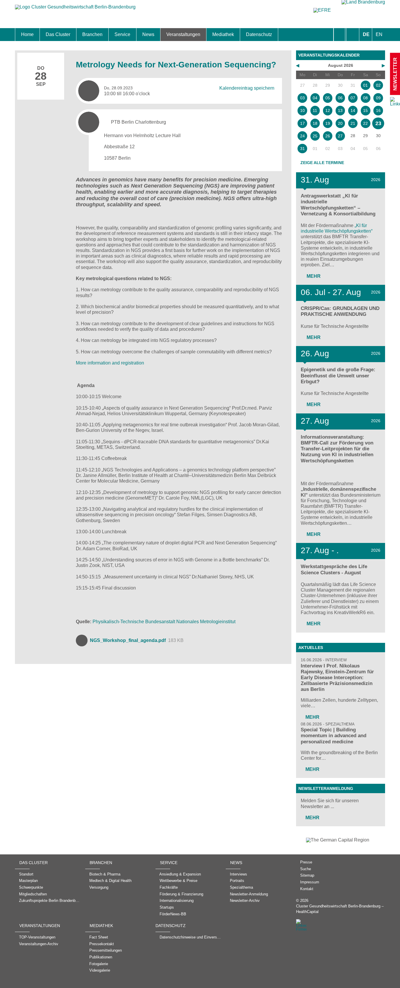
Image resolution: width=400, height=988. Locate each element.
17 (302, 123)
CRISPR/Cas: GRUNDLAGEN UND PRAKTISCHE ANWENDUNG (340, 311)
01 (365, 85)
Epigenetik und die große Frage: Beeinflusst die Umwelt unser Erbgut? (338, 375)
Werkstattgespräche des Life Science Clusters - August (334, 569)
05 (327, 98)
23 (378, 123)
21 (353, 123)
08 (365, 98)
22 (365, 123)
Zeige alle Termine (322, 162)
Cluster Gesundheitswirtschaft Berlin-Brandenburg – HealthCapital (340, 909)
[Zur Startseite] (75, 9)
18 (315, 123)
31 (302, 148)
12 (327, 110)
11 (315, 110)
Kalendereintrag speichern (246, 87)
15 (365, 110)
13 (340, 110)
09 (378, 98)
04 (315, 98)
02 (378, 85)
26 (327, 136)
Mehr (313, 276)
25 (315, 136)
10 (302, 110)
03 (302, 98)
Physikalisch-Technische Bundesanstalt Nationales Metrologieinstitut (164, 621)
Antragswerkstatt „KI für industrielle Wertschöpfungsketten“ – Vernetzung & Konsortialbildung (338, 204)
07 (353, 98)
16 (378, 110)
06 (340, 98)
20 (340, 123)
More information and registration (110, 362)
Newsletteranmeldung (325, 788)
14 (353, 110)
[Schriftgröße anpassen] (352, 34)
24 (302, 136)
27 (340, 136)
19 (327, 123)
